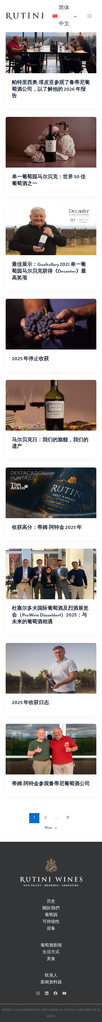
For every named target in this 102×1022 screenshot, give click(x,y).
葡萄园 (51, 915)
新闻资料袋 (51, 982)
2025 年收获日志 (30, 702)
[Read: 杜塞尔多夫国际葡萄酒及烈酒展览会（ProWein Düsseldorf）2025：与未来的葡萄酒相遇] (51, 573)
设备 (51, 929)
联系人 (51, 976)
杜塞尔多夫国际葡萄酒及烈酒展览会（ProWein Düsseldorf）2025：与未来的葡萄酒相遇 (50, 615)
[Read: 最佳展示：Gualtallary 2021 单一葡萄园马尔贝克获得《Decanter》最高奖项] (51, 230)
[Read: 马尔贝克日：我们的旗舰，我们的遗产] (51, 405)
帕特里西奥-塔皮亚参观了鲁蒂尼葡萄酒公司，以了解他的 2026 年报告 (51, 89)
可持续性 (51, 922)
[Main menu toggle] (90, 16)
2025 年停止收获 (30, 359)
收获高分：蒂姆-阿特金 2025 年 (47, 527)
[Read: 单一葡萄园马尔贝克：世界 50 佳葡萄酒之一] (51, 142)
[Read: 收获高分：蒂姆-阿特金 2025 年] (51, 493)
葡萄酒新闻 (51, 945)
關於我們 (51, 908)
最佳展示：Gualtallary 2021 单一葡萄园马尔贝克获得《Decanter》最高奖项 (49, 271)
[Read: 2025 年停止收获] (51, 324)
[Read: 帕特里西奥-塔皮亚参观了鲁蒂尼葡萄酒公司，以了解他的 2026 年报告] (51, 47)
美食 (51, 959)
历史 (51, 901)
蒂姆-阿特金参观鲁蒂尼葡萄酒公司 (51, 784)
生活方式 (51, 952)
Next (51, 827)
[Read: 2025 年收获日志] (51, 668)
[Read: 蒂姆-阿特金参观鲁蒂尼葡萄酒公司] (51, 749)
